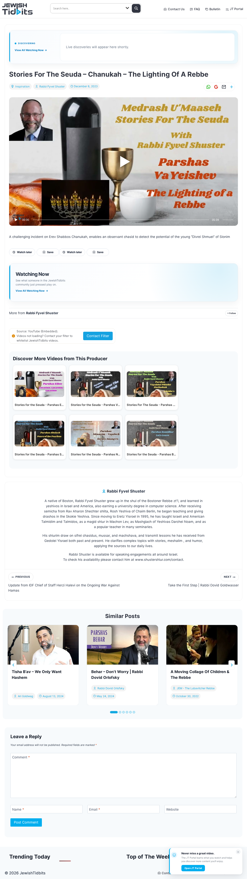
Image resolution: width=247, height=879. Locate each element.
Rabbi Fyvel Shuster (52, 86)
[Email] (223, 87)
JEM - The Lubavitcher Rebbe (196, 688)
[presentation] (43, 645)
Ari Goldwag (25, 696)
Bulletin (214, 9)
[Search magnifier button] (136, 8)
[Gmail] (215, 87)
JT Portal (236, 9)
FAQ (197, 9)
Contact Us (176, 9)
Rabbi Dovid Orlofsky (110, 688)
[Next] (231, 665)
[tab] (114, 712)
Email (94, 809)
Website (172, 809)
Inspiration (22, 86)
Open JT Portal (193, 868)
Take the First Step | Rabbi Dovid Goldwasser (203, 581)
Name (18, 809)
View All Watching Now (31, 50)
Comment (21, 757)
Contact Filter (98, 336)
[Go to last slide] (13, 665)
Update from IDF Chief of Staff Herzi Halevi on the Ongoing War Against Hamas (64, 584)
